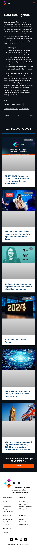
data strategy (24, 108)
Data (7, 104)
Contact (22, 516)
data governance (17, 104)
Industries (7, 498)
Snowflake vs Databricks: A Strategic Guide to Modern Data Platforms (17, 393)
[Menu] (34, 3)
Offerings (23, 498)
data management (11, 108)
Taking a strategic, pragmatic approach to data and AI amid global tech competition (18, 286)
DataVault (7, 516)
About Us (7, 528)
